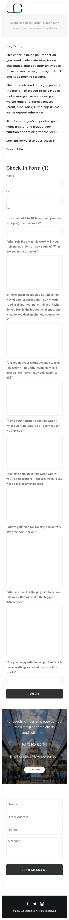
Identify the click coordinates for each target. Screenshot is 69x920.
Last (9, 208)
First (9, 191)
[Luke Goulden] (14, 8)
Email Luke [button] (34, 770)
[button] (61, 8)
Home (16, 28)
